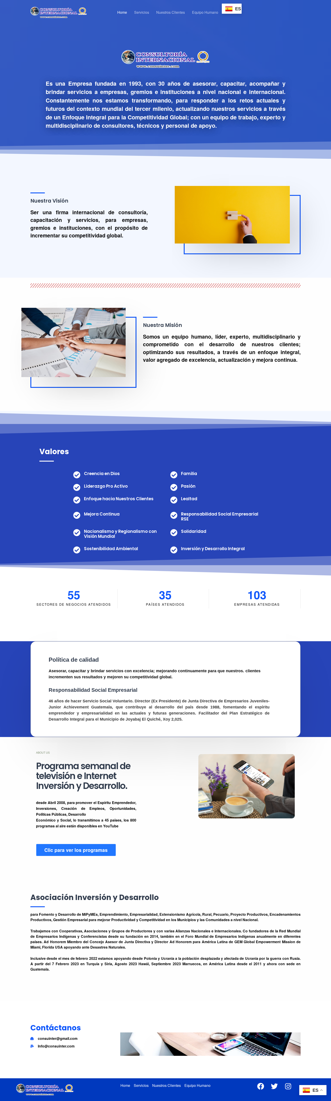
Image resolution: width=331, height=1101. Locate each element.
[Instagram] (288, 1086)
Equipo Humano (205, 12)
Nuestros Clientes (170, 12)
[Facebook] (260, 1086)
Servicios (141, 12)
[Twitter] (274, 1086)
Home (122, 12)
